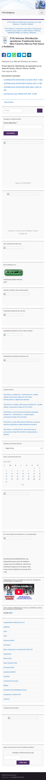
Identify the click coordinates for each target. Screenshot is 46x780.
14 (28, 473)
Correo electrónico (11, 123)
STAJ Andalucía (8, 12)
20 (23, 476)
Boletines (7, 627)
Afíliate (6, 685)
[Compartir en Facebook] (4, 55)
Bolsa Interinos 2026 (10, 663)
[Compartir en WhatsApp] (14, 55)
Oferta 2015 (8, 658)
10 (6, 473)
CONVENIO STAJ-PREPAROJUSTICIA (15, 690)
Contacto (7, 699)
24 (6, 479)
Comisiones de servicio (11, 681)
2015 (5, 636)
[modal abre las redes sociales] (29, 55)
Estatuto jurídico (9, 640)
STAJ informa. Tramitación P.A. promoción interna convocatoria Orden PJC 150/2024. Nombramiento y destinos (21, 432)
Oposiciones (9, 102)
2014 (5, 631)
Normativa (7, 645)
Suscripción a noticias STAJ (12, 694)
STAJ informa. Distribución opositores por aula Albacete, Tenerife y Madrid (24, 23)
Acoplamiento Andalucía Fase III (14, 622)
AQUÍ (11, 613)
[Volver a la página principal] (23, 5)
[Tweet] (9, 55)
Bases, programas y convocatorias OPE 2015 (18, 649)
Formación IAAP (9, 667)
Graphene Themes (18, 777)
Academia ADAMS (10, 672)
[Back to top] (41, 775)
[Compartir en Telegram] (19, 55)
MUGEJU (6, 676)
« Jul (22, 484)
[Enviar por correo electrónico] (24, 55)
